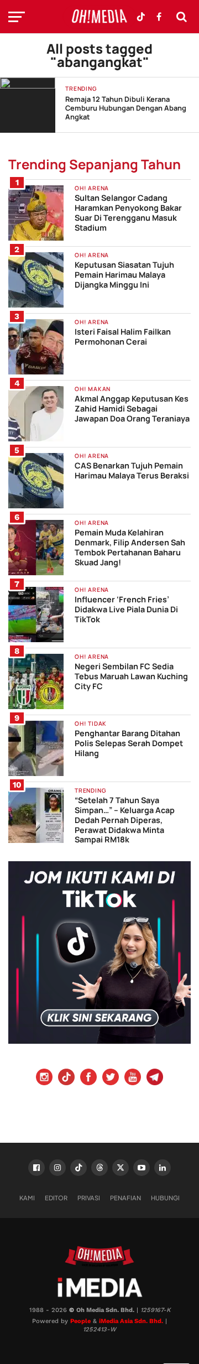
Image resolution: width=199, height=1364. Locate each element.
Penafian (125, 1197)
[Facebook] (88, 1078)
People (80, 1321)
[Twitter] (110, 1078)
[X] (120, 1167)
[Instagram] (44, 1078)
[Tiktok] (66, 1078)
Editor (56, 1197)
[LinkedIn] (162, 1167)
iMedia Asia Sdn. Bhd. (131, 1321)
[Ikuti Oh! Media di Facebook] (158, 16)
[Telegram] (154, 1078)
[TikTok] (78, 1167)
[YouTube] (132, 1078)
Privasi (88, 1197)
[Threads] (99, 1167)
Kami (27, 1197)
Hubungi (165, 1197)
